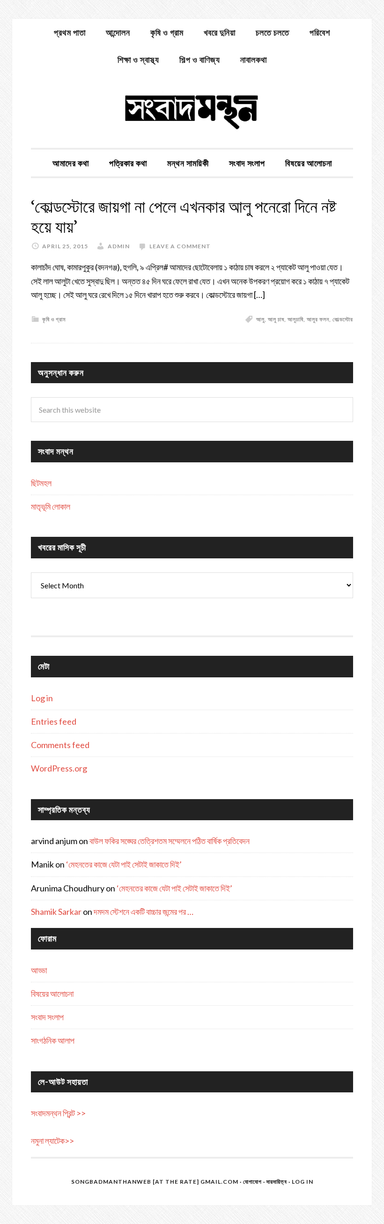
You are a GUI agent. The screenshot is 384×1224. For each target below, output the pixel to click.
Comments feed (60, 745)
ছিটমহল (41, 483)
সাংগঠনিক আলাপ (52, 1040)
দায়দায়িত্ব (276, 1181)
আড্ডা (39, 970)
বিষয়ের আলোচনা (52, 993)
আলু (260, 319)
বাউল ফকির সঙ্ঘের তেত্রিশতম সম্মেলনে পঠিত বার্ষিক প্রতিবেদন (169, 841)
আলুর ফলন (318, 319)
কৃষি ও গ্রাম (54, 319)
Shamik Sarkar (56, 911)
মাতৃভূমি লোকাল (50, 506)
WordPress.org (59, 768)
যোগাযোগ (252, 1181)
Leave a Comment (180, 246)
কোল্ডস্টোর (342, 319)
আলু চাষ (276, 319)
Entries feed (53, 721)
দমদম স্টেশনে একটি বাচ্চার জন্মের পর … (143, 911)
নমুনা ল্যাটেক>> (52, 1140)
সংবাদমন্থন (192, 110)
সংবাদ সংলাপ (47, 1017)
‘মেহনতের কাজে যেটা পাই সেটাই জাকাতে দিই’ (124, 864)
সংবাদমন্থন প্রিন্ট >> (58, 1113)
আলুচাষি (295, 319)
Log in (42, 698)
